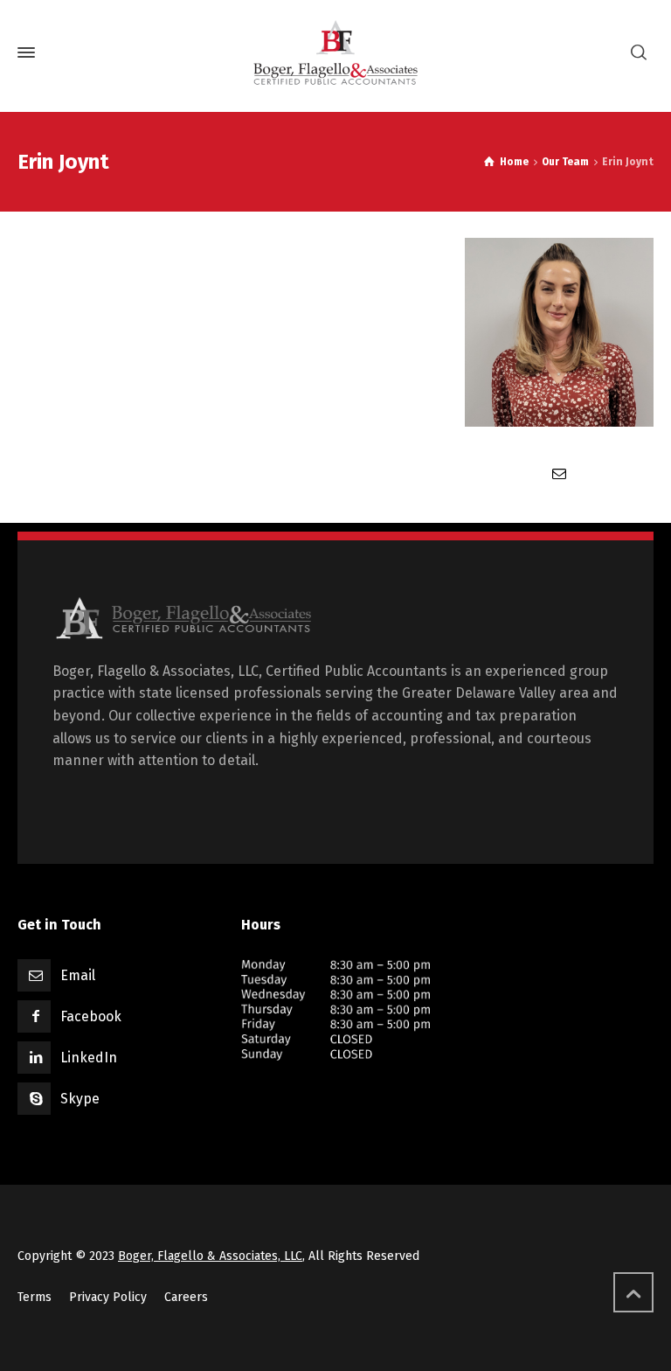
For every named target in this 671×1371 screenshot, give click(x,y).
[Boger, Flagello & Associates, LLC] (335, 52)
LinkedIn (88, 1057)
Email (77, 975)
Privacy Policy (108, 1297)
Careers (186, 1297)
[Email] (559, 473)
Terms (34, 1297)
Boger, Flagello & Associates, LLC (210, 1256)
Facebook (90, 1016)
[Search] (639, 53)
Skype (80, 1098)
